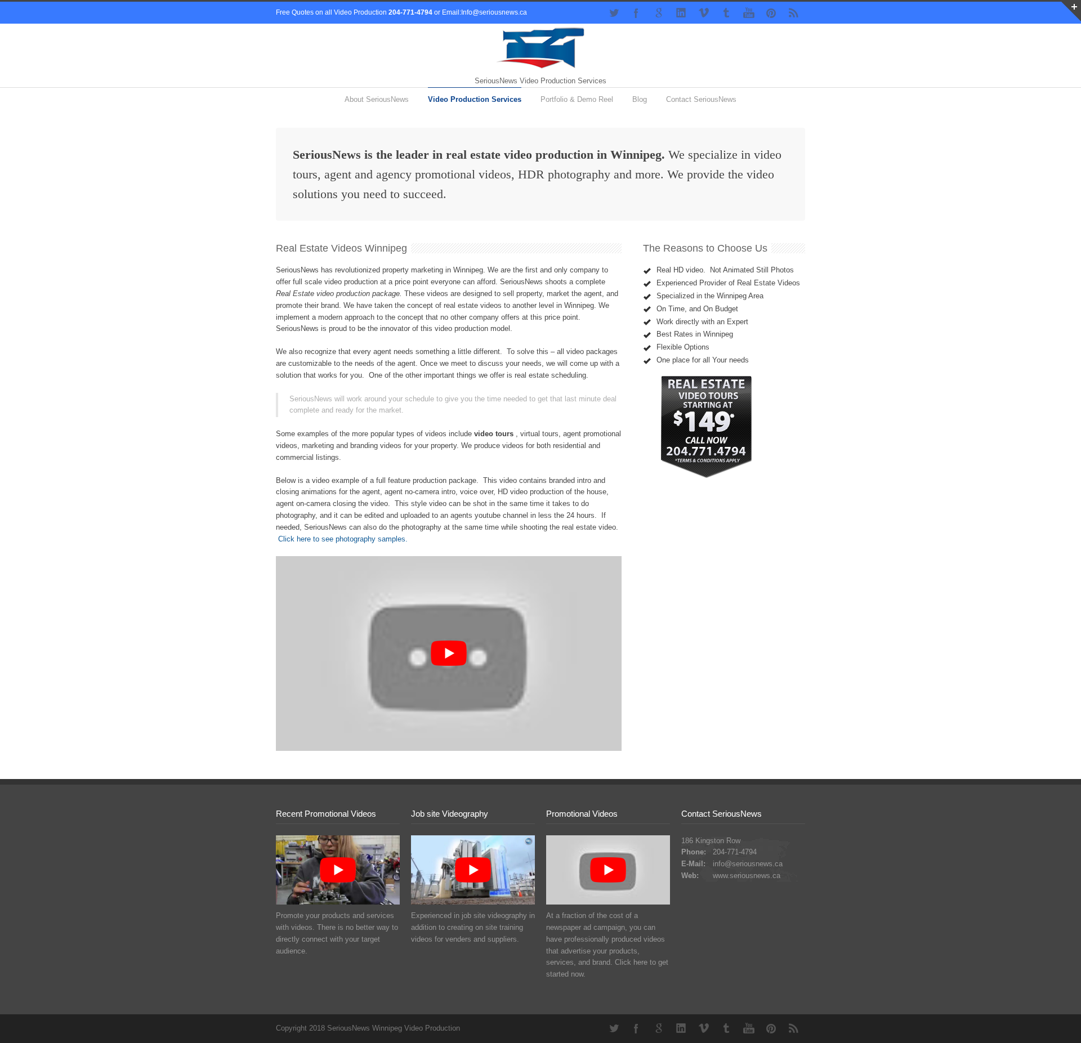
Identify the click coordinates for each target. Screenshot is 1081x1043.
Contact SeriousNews (701, 99)
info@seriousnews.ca (748, 864)
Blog (639, 99)
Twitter (613, 13)
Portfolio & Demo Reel (576, 99)
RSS (794, 13)
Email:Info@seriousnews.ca (484, 12)
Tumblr (726, 13)
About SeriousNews (377, 99)
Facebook (636, 13)
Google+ (658, 13)
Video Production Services (474, 99)
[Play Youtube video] (449, 653)
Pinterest (771, 13)
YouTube (749, 13)
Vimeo (704, 13)
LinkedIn (681, 13)
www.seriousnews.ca (746, 875)
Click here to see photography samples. (343, 539)
